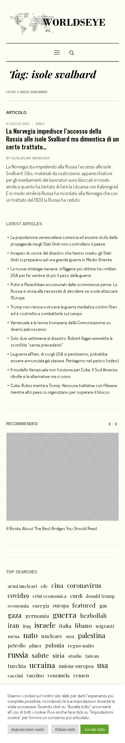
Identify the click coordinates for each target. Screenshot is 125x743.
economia (18, 605)
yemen (81, 675)
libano (83, 625)
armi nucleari (22, 586)
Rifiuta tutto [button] (65, 729)
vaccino (35, 675)
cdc (44, 586)
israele (45, 625)
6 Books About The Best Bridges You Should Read (51, 528)
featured (84, 605)
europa (61, 605)
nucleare (51, 635)
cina (57, 585)
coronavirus (84, 585)
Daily (40, 123)
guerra (64, 614)
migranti (105, 626)
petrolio (16, 645)
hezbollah (93, 615)
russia (18, 654)
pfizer (35, 646)
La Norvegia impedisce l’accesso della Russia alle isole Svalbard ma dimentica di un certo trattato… (62, 138)
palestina (91, 635)
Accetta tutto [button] (94, 729)
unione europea (76, 666)
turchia (17, 665)
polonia (54, 645)
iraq (27, 626)
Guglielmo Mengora (30, 158)
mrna (13, 636)
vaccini (15, 675)
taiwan (92, 656)
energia (40, 605)
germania (37, 615)
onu (70, 636)
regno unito (81, 645)
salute (40, 655)
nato (30, 635)
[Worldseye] (62, 23)
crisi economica (49, 596)
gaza (15, 615)
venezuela (58, 675)
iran (13, 625)
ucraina (42, 665)
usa (102, 665)
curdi (76, 595)
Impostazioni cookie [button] (28, 729)
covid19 (18, 595)
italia (65, 625)
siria (58, 655)
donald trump (100, 596)
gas (103, 605)
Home (11, 92)
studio (75, 656)
